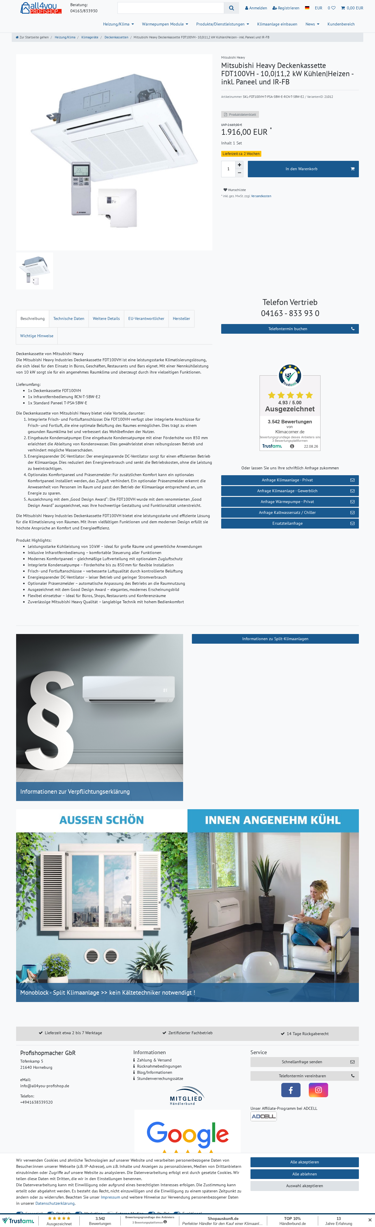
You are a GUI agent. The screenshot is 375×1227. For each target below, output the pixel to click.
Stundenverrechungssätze (160, 1078)
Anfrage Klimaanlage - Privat (287, 480)
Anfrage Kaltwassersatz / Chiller (287, 512)
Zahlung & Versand (154, 1060)
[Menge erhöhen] (239, 165)
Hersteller (181, 318)
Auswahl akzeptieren (304, 1185)
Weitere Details (106, 318)
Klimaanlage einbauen (277, 24)
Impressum (110, 1197)
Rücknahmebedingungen (159, 1066)
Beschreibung (33, 318)
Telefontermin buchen (287, 328)
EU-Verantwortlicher (146, 318)
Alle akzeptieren (304, 1162)
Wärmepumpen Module (163, 24)
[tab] (32, 318)
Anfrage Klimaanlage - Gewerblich (287, 490)
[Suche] (231, 8)
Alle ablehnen (304, 1174)
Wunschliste (236, 190)
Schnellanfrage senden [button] (302, 1061)
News (310, 24)
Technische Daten (68, 318)
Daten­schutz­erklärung (55, 1203)
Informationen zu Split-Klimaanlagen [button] (275, 638)
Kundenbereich (341, 24)
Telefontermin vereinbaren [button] (302, 1075)
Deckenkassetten (116, 37)
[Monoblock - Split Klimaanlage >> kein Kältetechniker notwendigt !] (187, 905)
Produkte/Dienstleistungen (220, 24)
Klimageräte (89, 37)
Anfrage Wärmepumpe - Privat (287, 501)
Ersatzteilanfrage (287, 523)
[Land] (307, 8)
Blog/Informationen (154, 1072)
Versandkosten (260, 196)
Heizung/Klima (116, 24)
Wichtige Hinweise (36, 335)
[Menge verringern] (239, 173)
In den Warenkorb (302, 168)
